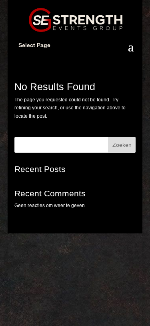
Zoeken (122, 145)
